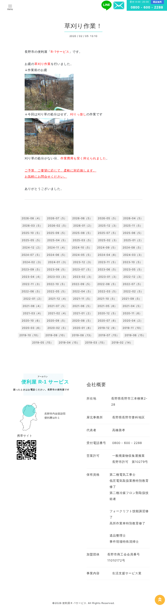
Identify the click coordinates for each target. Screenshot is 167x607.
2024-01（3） (58, 262)
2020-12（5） (107, 313)
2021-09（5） (132, 298)
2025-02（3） (108, 240)
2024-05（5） (82, 254)
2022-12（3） (133, 276)
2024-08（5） (133, 247)
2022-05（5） (57, 291)
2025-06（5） (133, 232)
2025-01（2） (133, 240)
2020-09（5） (57, 320)
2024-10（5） (82, 247)
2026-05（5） (108, 218)
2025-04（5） (57, 240)
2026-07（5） (57, 218)
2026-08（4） (32, 218)
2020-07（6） (108, 320)
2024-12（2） (32, 247)
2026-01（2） (83, 225)
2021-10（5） (106, 298)
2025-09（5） (57, 232)
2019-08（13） (82, 335)
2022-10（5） (56, 284)
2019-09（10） (55, 335)
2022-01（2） (33, 298)
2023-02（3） (83, 276)
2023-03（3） (57, 276)
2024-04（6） (108, 254)
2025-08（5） (82, 232)
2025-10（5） (31, 232)
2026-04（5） (133, 218)
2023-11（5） (107, 262)
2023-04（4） (32, 276)
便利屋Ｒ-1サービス (74, 603)
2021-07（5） (57, 306)
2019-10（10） (29, 335)
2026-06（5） (82, 218)
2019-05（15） (42, 342)
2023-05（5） (133, 269)
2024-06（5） (57, 254)
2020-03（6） (32, 327)
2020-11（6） (132, 313)
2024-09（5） (107, 247)
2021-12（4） (58, 298)
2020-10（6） (31, 320)
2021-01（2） (82, 313)
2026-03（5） (32, 225)
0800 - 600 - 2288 (147, 7)
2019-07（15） (108, 335)
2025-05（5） (32, 240)
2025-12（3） (108, 225)
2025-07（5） (108, 232)
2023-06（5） (108, 269)
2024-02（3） (33, 262)
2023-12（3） (83, 262)
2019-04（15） (69, 342)
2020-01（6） (82, 327)
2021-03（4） (33, 313)
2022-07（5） (133, 284)
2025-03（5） (83, 240)
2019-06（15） (135, 335)
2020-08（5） (82, 320)
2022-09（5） (82, 284)
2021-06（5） (82, 306)
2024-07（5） (31, 254)
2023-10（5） (132, 262)
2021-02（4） (58, 313)
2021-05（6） (107, 306)
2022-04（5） (82, 291)
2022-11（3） (31, 284)
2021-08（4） (32, 306)
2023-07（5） (82, 269)
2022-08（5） (107, 284)
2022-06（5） (32, 291)
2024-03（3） (133, 254)
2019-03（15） (95, 342)
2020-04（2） (133, 320)
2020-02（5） (57, 327)
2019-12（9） (107, 327)
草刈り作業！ (83, 26)
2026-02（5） (58, 225)
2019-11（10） (133, 327)
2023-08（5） (57, 269)
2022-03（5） (108, 291)
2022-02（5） (133, 291)
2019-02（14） (122, 342)
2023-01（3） (108, 276)
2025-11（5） (133, 225)
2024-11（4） (57, 247)
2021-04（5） (132, 306)
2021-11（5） (82, 298)
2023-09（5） (32, 269)
